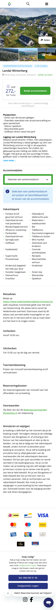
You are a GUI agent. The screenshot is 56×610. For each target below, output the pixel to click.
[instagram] (25, 599)
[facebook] (31, 599)
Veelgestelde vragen (28, 585)
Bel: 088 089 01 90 (28, 577)
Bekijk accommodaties (35, 90)
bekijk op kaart (45, 74)
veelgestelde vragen (27, 565)
